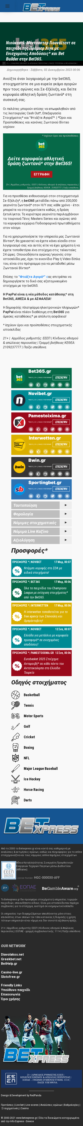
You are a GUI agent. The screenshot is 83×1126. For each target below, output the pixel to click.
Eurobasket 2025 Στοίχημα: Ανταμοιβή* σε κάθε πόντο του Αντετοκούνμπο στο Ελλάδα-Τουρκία (44, 666)
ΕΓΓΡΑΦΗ (41, 174)
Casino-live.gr (11, 972)
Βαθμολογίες (71, 1105)
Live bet (19, 1105)
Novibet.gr (40, 393)
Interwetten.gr (45, 438)
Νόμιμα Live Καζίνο (30, 531)
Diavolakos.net (12, 954)
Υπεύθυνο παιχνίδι (15, 990)
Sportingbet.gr (45, 482)
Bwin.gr (37, 460)
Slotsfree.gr (10, 977)
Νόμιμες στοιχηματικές (34, 522)
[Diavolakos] (41, 826)
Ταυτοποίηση (25, 505)
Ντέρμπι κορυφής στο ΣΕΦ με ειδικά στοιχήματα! (43, 570)
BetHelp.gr (9, 964)
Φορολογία (23, 514)
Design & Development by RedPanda (21, 1095)
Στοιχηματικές (10, 1108)
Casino (25, 1108)
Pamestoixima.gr (47, 415)
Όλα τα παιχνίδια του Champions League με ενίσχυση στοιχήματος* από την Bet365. (46, 592)
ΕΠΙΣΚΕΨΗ (61, 377)
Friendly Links (11, 985)
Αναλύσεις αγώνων (51, 1105)
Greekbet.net (11, 959)
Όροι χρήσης (10, 999)
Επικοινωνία (10, 994)
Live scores (32, 1105)
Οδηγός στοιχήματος (39, 682)
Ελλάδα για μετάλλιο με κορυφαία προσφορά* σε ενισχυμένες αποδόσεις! (46, 639)
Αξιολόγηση (24, 540)
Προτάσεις (7, 1105)
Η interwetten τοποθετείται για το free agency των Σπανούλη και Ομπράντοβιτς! (46, 616)
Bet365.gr (39, 371)
